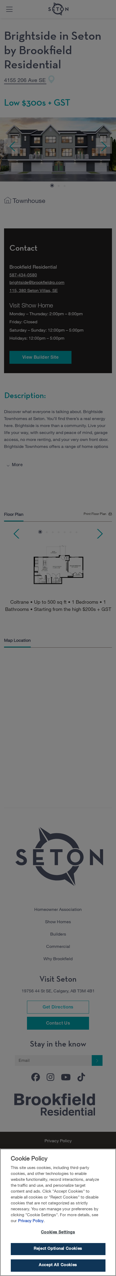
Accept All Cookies (58, 1265)
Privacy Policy (31, 1220)
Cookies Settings (58, 1232)
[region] (58, 1212)
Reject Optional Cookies (58, 1249)
